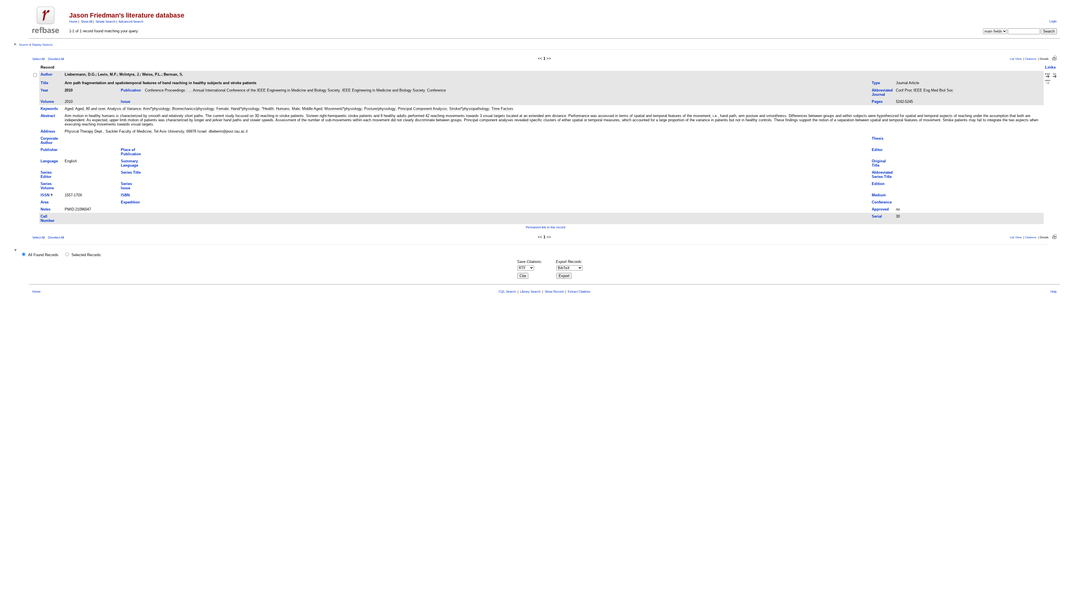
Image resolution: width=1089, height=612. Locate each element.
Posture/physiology (380, 109)
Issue (125, 101)
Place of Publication (131, 152)
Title (44, 83)
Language (49, 161)
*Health (268, 109)
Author (46, 74)
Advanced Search (131, 21)
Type (876, 83)
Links (1050, 67)
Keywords (49, 109)
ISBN (125, 195)
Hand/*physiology (245, 109)
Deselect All (56, 59)
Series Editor (46, 174)
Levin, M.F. (107, 74)
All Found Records (43, 255)
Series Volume (47, 186)
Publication (131, 90)
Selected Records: (86, 255)
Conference (882, 202)
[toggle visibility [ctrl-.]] (16, 250)
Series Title (131, 172)
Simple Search (105, 21)
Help (1053, 291)
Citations (1030, 58)
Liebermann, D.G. (80, 74)
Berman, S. (173, 74)
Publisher (49, 150)
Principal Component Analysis (422, 109)
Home (73, 21)
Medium (879, 195)
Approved (880, 209)
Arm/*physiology (156, 109)
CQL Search (507, 291)
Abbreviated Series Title (882, 174)
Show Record (554, 291)
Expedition (130, 202)
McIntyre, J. (129, 74)
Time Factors (502, 109)
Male (296, 109)
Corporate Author (49, 140)
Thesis (877, 138)
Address (48, 131)
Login (1053, 21)
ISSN (45, 195)
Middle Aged (312, 109)
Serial (877, 216)
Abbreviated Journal (882, 92)
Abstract (48, 116)
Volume (47, 101)
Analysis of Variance (124, 109)
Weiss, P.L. (151, 74)
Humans (283, 109)
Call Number (47, 218)
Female (222, 109)
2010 (69, 90)
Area (44, 202)
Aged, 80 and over (90, 109)
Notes (45, 209)
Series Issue (126, 186)
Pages (877, 101)
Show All (86, 21)
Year (44, 90)
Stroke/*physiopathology (469, 109)
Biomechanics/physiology (193, 109)
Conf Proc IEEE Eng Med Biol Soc (924, 90)
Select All (38, 59)
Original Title (879, 163)
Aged (69, 109)
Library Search (530, 291)
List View (1016, 58)
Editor (877, 150)
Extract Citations (579, 291)
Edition (878, 184)
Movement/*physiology (343, 109)
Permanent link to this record (545, 227)
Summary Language (129, 163)
